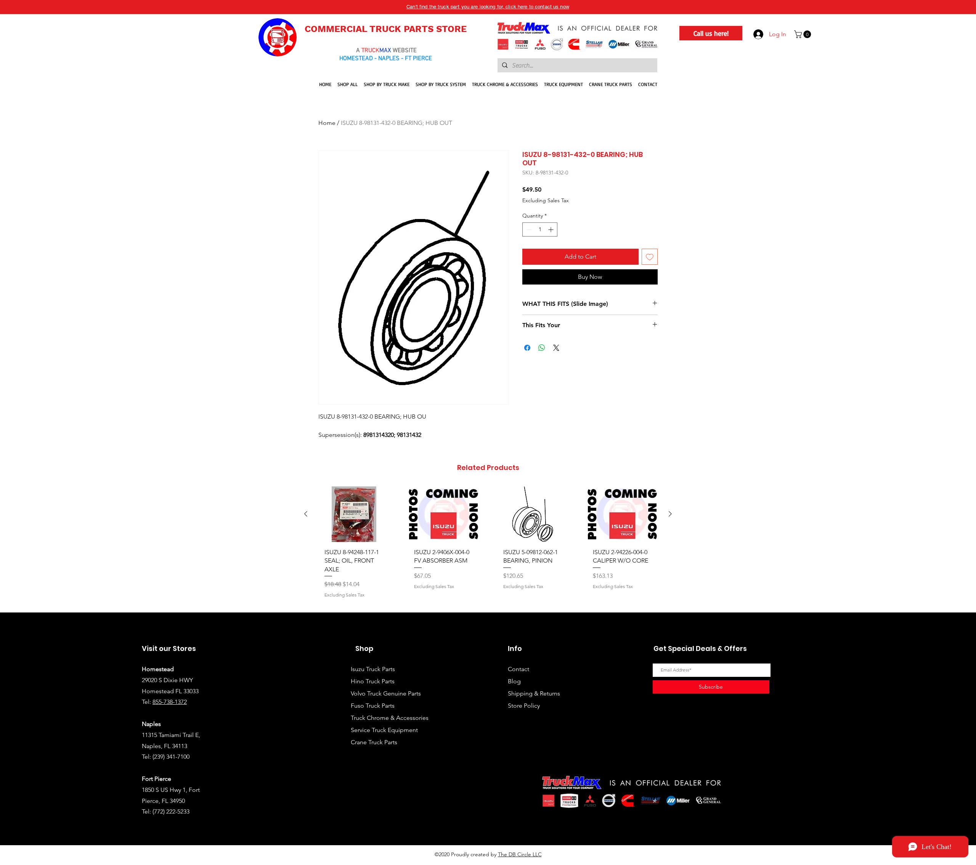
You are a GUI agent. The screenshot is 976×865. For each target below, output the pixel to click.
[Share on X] (556, 347)
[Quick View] (354, 514)
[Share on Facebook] (527, 347)
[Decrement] (528, 229)
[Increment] (551, 229)
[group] (488, 546)
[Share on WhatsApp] (541, 347)
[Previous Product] (305, 513)
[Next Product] (670, 513)
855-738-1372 (169, 701)
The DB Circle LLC (520, 854)
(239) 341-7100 (170, 756)
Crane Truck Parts (374, 742)
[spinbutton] (540, 229)
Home (327, 122)
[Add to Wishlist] (650, 257)
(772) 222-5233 (170, 811)
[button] (803, 34)
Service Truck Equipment (384, 730)
